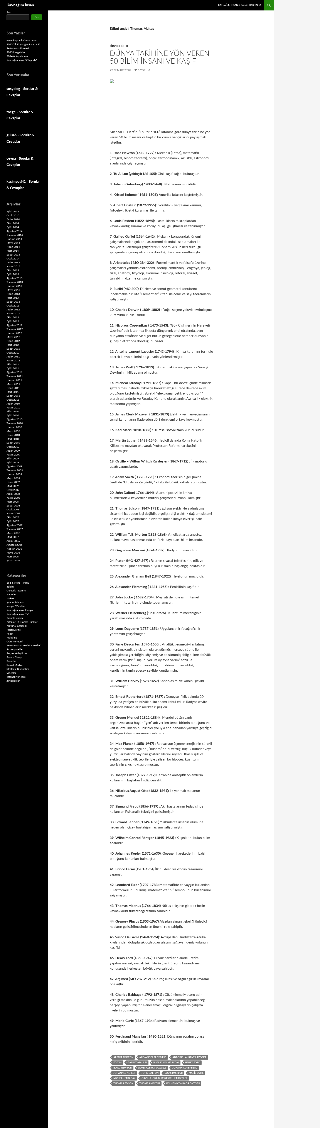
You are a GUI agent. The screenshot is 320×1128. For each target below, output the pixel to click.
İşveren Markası (15, 602)
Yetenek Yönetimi (16, 677)
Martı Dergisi (14, 629)
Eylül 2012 (13, 321)
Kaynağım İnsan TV (18, 614)
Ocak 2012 (13, 352)
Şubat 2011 (13, 396)
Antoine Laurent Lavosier (189, 1057)
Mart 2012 (13, 345)
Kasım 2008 (13, 497)
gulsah (12, 135)
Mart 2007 (13, 537)
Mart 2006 (13, 556)
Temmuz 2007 (15, 529)
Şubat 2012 (13, 348)
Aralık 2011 (13, 356)
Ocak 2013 (13, 305)
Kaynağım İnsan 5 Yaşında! (22, 60)
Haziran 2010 (14, 427)
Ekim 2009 (13, 458)
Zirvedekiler (119, 46)
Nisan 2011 (13, 388)
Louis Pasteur (174, 1073)
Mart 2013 (13, 297)
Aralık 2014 (13, 219)
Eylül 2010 (13, 415)
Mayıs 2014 (13, 243)
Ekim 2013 (13, 270)
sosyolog (13, 89)
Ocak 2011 (13, 399)
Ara (8, 12)
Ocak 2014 (13, 258)
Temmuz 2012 (15, 329)
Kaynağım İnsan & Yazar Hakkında (239, 5)
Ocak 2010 (13, 446)
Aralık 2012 (13, 309)
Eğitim (117, 1062)
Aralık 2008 (13, 494)
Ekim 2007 (13, 517)
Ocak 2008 (13, 509)
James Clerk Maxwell (152, 1068)
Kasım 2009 (13, 454)
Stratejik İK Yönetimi (18, 669)
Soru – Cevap (14, 657)
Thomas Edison (123, 1083)
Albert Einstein (123, 1057)
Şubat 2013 (13, 301)
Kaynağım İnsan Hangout (21, 610)
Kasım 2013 (13, 266)
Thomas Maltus (149, 1083)
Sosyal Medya (14, 665)
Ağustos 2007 (14, 525)
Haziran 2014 (14, 239)
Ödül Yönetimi (15, 641)
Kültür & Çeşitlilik (17, 626)
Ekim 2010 (13, 411)
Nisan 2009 (13, 482)
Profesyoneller (15, 649)
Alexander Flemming (152, 1057)
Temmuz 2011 (15, 376)
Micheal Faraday (124, 1078)
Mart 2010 (13, 439)
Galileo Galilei (137, 1062)
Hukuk (10, 598)
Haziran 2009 (14, 474)
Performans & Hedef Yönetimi (23, 645)
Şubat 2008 (13, 505)
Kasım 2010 (13, 407)
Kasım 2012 (13, 313)
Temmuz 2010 (15, 423)
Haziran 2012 (14, 333)
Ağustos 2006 (14, 545)
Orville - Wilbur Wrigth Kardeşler (164, 1078)
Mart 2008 (13, 501)
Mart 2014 (13, 250)
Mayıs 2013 (13, 290)
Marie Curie (196, 1073)
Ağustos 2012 (14, 325)
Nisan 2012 (13, 341)
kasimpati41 (16, 181)
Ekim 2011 (13, 364)
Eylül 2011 (13, 368)
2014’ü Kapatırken (17, 56)
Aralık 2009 (13, 450)
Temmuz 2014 (15, 235)
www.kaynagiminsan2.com (22, 40)
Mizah (10, 633)
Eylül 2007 (13, 521)
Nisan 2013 (13, 294)
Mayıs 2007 (13, 533)
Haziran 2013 (14, 286)
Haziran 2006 (14, 548)
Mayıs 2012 (13, 337)
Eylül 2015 (13, 211)
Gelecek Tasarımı (16, 590)
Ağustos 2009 (14, 466)
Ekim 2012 (13, 317)
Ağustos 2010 (14, 419)
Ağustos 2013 (14, 278)
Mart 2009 (13, 486)
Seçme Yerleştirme (17, 653)
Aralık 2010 (13, 403)
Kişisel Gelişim (15, 618)
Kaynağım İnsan (20, 5)
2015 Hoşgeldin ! (16, 52)
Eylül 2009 (13, 462)
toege (11, 112)
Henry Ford (192, 1062)
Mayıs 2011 (13, 384)
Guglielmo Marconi (166, 1062)
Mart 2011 (13, 392)
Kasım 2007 (13, 513)
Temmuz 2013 (15, 282)
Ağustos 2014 (14, 231)
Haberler (11, 594)
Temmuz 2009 (15, 470)
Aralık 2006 (13, 541)
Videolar (11, 673)
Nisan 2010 (13, 435)
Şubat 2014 (13, 254)
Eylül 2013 (13, 274)
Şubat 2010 (13, 443)
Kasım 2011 (13, 360)
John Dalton (149, 1073)
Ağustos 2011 (14, 372)
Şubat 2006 (13, 560)
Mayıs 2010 (13, 431)
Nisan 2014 (13, 247)
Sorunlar (11, 661)
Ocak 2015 (13, 215)
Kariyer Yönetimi (16, 606)
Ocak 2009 (13, 490)
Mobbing (12, 637)
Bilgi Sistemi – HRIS (18, 582)
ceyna (11, 158)
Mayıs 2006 (13, 552)
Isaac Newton (122, 1068)
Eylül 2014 (13, 227)
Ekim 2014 (13, 223)
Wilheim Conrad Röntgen (183, 1083)
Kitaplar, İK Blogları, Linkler (22, 622)
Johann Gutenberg (184, 1068)
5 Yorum (144, 70)
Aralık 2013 (13, 262)
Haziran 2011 (14, 380)
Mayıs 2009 (13, 478)
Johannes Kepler (124, 1073)
